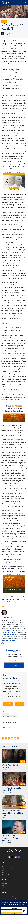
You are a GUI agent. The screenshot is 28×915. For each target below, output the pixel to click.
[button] (24, 911)
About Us (4, 866)
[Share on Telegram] (9, 738)
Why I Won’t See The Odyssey (10, 766)
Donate (8, 704)
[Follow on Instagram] (15, 857)
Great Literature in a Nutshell (9, 716)
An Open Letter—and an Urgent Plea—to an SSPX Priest (12, 813)
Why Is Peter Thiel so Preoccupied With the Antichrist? (11, 838)
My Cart (4, 885)
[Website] (2, 643)
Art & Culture (5, 714)
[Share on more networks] (18, 738)
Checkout (4, 887)
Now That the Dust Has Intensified (11, 789)
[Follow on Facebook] (9, 857)
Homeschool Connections (12, 634)
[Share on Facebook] (6, 738)
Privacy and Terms (6, 875)
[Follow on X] (12, 857)
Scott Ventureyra (7, 842)
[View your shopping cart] (18, 2)
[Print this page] (15, 738)
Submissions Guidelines (8, 868)
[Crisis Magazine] (5, 2)
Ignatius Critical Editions (8, 632)
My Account (5, 883)
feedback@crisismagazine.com (10, 896)
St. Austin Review (10, 630)
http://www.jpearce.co (8, 640)
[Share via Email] (12, 738)
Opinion (4, 21)
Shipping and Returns (7, 873)
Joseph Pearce (9, 34)
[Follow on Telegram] (18, 857)
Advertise (4, 870)
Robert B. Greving (7, 792)
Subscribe (14, 666)
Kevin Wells (5, 817)
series (8, 569)
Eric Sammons (6, 769)
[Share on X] (3, 738)
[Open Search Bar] (22, 2)
